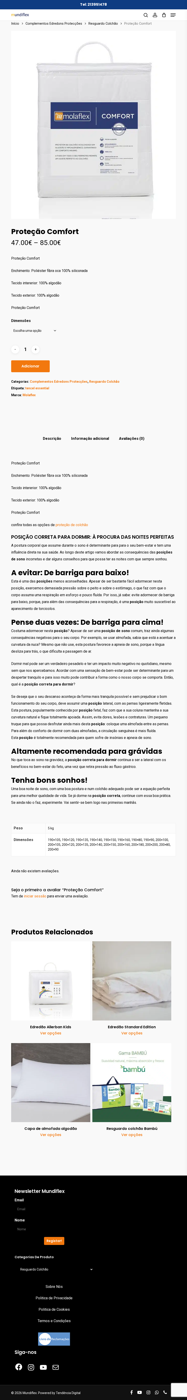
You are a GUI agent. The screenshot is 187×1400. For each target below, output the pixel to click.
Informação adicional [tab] (90, 438)
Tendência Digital (68, 1393)
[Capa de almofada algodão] (50, 1082)
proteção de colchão (71, 525)
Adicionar (30, 366)
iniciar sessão (35, 896)
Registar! (54, 1241)
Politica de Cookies (54, 1309)
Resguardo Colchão (103, 23)
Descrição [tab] (52, 438)
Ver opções (50, 1033)
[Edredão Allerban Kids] (50, 980)
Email (19, 1200)
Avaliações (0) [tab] (131, 438)
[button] (173, 15)
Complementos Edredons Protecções (54, 23)
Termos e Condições (54, 1321)
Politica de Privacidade (54, 1298)
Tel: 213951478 (93, 4)
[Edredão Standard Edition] (131, 980)
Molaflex (29, 395)
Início (15, 23)
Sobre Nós (54, 1286)
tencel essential (37, 388)
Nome (20, 1220)
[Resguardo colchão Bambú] (131, 1082)
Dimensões (21, 321)
